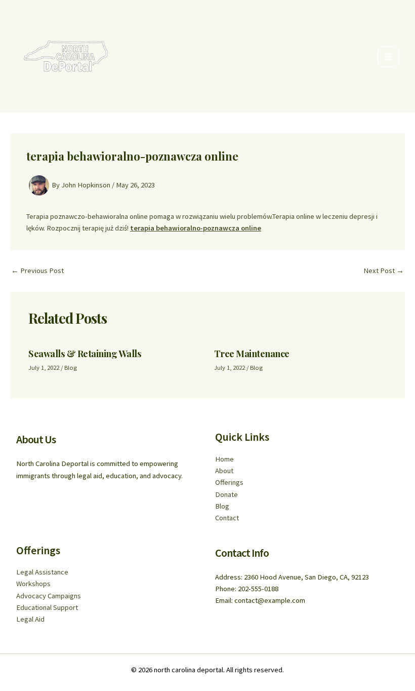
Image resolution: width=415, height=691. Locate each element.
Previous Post (37, 271)
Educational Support (47, 607)
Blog (70, 367)
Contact (227, 517)
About (224, 470)
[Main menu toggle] (388, 56)
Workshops (33, 583)
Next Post (383, 271)
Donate (226, 494)
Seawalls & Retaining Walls (84, 353)
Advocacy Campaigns (48, 595)
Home (224, 459)
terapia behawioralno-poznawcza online (195, 228)
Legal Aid (30, 619)
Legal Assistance (42, 572)
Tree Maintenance (251, 353)
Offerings (229, 482)
